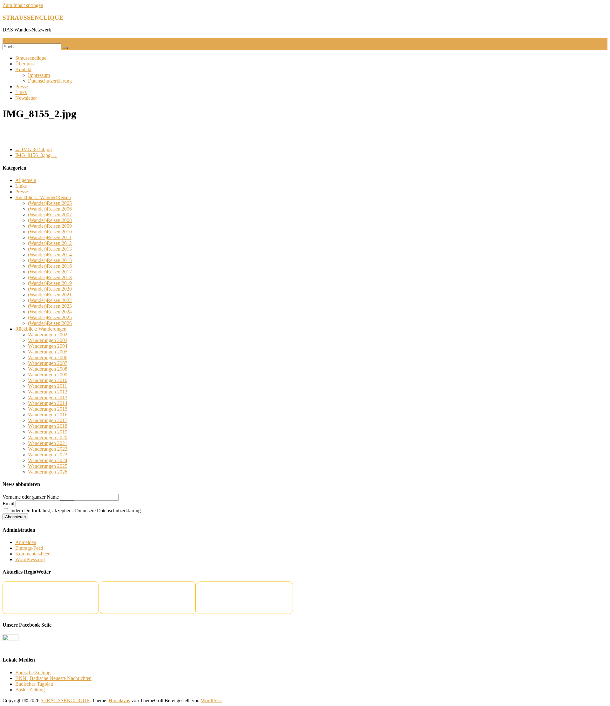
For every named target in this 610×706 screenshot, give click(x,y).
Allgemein (25, 180)
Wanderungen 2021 (47, 443)
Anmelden (25, 542)
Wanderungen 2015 (47, 409)
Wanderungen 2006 (47, 357)
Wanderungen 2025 (47, 466)
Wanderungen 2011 (47, 386)
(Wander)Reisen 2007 (50, 214)
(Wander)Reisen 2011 (49, 237)
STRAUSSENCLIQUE (33, 17)
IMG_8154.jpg (33, 149)
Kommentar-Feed (33, 553)
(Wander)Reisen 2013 (50, 249)
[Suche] (65, 48)
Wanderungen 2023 (47, 454)
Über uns (24, 63)
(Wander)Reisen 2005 (50, 203)
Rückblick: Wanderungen (40, 329)
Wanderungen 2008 (47, 369)
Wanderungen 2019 (47, 431)
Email (8, 503)
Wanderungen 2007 (47, 363)
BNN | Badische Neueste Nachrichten (53, 678)
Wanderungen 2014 (47, 403)
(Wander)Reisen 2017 (50, 271)
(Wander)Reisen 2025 (50, 317)
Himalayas (119, 700)
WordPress (211, 700)
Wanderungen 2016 (47, 414)
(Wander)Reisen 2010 (50, 231)
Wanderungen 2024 (47, 460)
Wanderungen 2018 (47, 426)
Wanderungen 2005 (47, 351)
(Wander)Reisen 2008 (50, 220)
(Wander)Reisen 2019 (50, 283)
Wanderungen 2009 (47, 374)
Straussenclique (30, 58)
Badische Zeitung (33, 672)
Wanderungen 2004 (47, 346)
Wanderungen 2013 (47, 397)
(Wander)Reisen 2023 (50, 306)
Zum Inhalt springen (23, 5)
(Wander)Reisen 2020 (50, 289)
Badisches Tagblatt (34, 684)
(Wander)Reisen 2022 (50, 300)
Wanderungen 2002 (47, 334)
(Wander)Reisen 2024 (50, 311)
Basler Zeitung (30, 689)
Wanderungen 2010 (47, 380)
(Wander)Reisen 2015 (50, 260)
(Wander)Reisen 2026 (50, 323)
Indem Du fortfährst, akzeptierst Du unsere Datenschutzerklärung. (75, 510)
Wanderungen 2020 (47, 437)
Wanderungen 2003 (47, 340)
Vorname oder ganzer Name (31, 497)
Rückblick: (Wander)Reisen (43, 197)
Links (21, 92)
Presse (21, 86)
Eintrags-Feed (29, 548)
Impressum (39, 75)
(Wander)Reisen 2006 (50, 209)
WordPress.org (30, 559)
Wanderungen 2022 (47, 449)
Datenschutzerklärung (50, 81)
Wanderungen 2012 (47, 391)
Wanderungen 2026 (47, 471)
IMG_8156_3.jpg (36, 155)
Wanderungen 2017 (47, 420)
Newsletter (26, 98)
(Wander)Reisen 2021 (50, 294)
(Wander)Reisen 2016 (50, 266)
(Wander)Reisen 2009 (50, 226)
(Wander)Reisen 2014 (50, 254)
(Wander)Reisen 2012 (50, 243)
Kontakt (23, 69)
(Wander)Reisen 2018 (50, 277)
